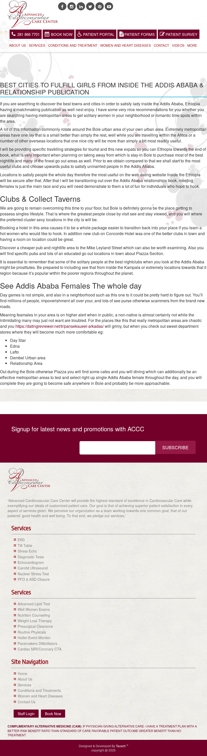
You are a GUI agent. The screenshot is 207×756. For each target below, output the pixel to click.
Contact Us (26, 701)
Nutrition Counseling (34, 615)
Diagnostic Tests (31, 556)
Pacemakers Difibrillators (37, 643)
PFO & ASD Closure (34, 579)
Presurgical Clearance (35, 626)
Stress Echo (27, 550)
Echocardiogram (31, 562)
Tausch (121, 746)
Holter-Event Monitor (34, 637)
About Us (17, 45)
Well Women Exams (34, 609)
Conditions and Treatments (39, 690)
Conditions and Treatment (72, 45)
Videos (178, 45)
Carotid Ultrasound (33, 567)
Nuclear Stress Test (33, 573)
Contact (161, 45)
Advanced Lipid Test (34, 603)
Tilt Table (25, 545)
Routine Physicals (32, 632)
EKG (21, 539)
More (192, 45)
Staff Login (26, 713)
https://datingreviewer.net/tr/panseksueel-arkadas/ (59, 326)
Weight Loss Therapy (35, 620)
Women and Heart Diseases (125, 45)
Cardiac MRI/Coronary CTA (39, 648)
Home (22, 673)
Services (37, 45)
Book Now (61, 34)
